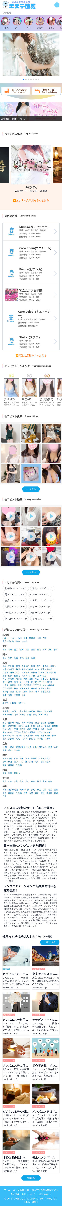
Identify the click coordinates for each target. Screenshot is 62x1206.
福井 (56, 649)
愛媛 (44, 781)
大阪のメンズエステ (15, 606)
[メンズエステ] (19, 5)
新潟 (39, 649)
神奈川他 (21, 703)
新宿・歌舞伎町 (22, 666)
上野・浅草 (41, 675)
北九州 (11, 793)
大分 (37, 793)
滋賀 (10, 773)
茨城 (16, 658)
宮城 (4, 649)
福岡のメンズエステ (42, 618)
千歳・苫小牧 (8, 641)
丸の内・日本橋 (28, 675)
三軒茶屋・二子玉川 (32, 685)
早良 (4, 793)
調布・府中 (34, 691)
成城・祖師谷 (48, 685)
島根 (22, 781)
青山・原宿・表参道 (43, 669)
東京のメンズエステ (40, 594)
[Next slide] (58, 22)
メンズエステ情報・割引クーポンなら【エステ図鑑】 (39, 1200)
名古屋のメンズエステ (41, 600)
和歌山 (17, 773)
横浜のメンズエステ (15, 600)
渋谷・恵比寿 (8, 666)
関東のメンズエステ (15, 594)
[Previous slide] (3, 22)
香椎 (56, 789)
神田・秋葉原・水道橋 (12, 679)
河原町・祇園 (8, 747)
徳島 (33, 781)
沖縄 (4, 796)
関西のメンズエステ (40, 612)
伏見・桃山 (7, 750)
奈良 (4, 773)
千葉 (4, 658)
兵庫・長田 (19, 758)
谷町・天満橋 (33, 729)
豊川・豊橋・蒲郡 (10, 714)
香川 (39, 781)
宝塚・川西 (19, 761)
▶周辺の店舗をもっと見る (31, 355)
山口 (27, 781)
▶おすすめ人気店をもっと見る (31, 200)
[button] (23, 79)
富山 (50, 649)
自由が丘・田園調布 (49, 679)
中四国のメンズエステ (16, 618)
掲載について (28, 1194)
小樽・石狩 (41, 638)
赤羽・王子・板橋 (10, 688)
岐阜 (46, 714)
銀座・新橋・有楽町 (47, 672)
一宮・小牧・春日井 (26, 711)
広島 (10, 781)
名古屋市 (6, 711)
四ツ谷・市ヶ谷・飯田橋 (41, 682)
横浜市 (5, 703)
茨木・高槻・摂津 (48, 735)
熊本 (25, 793)
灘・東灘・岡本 (32, 761)
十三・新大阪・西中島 (12, 735)
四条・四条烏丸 (39, 747)
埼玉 (23, 695)
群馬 (22, 658)
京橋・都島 (7, 732)
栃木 (10, 658)
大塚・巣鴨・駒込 (31, 679)
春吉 (50, 789)
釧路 (18, 641)
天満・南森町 (19, 729)
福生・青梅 (7, 695)
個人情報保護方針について (44, 1189)
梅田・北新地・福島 (11, 723)
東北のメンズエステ (42, 588)
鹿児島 (49, 793)
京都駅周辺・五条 (23, 747)
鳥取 (16, 781)
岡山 (4, 781)
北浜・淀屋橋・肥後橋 (44, 723)
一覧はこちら (50, 942)
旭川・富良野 (29, 638)
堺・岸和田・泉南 (31, 735)
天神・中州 (24, 789)
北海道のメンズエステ (16, 588)
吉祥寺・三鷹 (8, 691)
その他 (24, 641)
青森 (33, 649)
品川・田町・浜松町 (24, 669)
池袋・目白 (36, 666)
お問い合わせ (45, 1194)
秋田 (22, 649)
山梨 (27, 658)
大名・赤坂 (36, 789)
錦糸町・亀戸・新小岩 (40, 688)
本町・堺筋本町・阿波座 (13, 726)
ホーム (7, 1189)
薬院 (44, 789)
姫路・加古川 (8, 765)
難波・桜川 (7, 729)
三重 (41, 714)
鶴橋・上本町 (46, 729)
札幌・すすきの (9, 638)
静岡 (35, 714)
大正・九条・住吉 (44, 732)
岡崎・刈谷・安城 (44, 711)
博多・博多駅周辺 (10, 789)
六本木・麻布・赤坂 (11, 672)
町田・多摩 (24, 688)
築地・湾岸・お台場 (11, 675)
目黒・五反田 (8, 669)
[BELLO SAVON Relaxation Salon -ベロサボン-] (31, 54)
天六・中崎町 (27, 723)
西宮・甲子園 (31, 758)
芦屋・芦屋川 (44, 758)
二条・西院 (53, 747)
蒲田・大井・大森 (21, 682)
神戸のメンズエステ (15, 612)
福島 (10, 649)
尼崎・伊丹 (7, 761)
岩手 (16, 649)
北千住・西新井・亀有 (12, 685)
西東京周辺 (45, 691)
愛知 (29, 714)
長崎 (31, 793)
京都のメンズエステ (40, 606)
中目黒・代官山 (49, 666)
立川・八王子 (21, 691)
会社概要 (14, 1194)
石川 (44, 649)
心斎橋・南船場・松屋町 (47, 726)
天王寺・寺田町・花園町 (24, 732)
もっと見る (31, 489)
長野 (33, 658)
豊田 (14, 711)
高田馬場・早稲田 (29, 672)
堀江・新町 (30, 726)
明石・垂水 (45, 761)
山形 (27, 649)
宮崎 (43, 793)
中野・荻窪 (7, 682)
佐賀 (56, 793)
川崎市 (13, 703)
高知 (50, 781)
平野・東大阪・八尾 (11, 739)
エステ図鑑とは (21, 1189)
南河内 (32, 739)
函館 (20, 638)
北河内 (24, 739)
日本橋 (47, 739)
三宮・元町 (7, 758)
